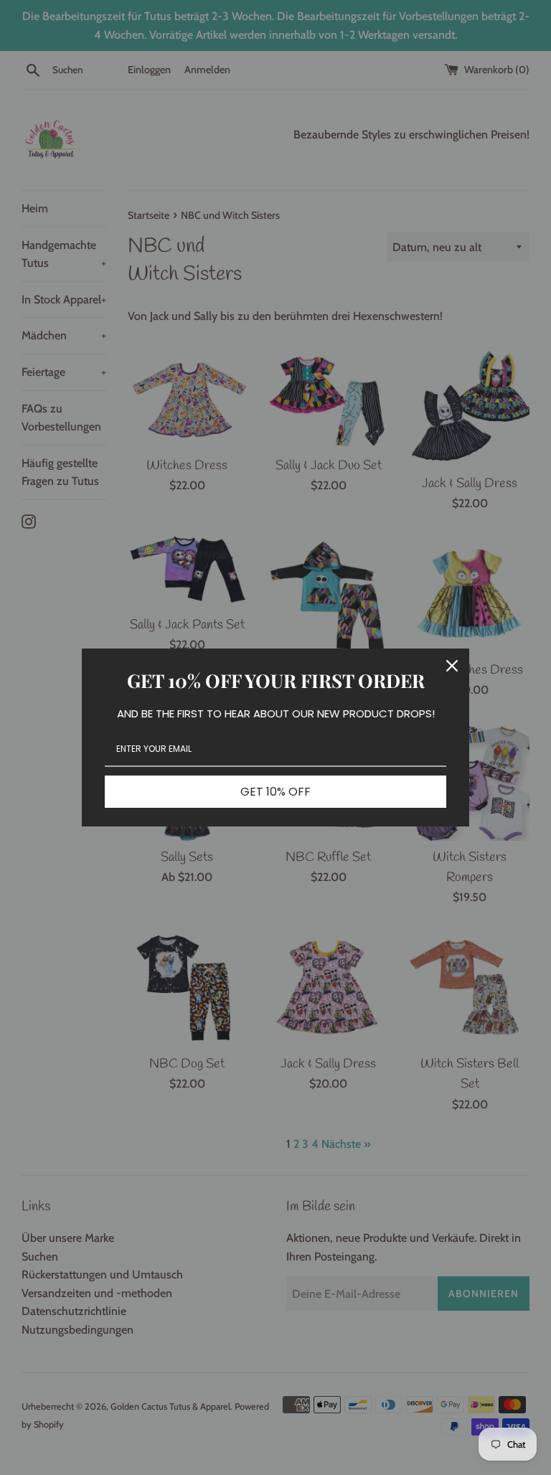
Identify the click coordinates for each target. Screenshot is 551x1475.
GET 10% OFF (275, 791)
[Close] (452, 666)
